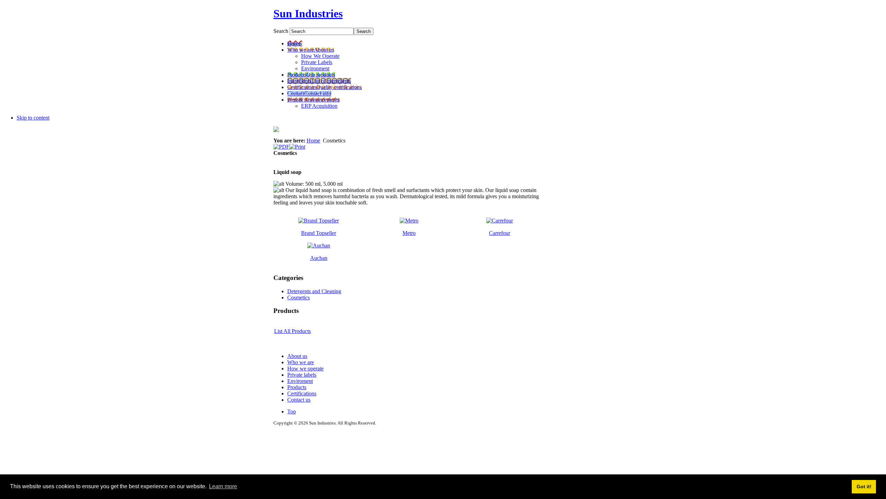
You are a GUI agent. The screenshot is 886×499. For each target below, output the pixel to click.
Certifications (301, 393)
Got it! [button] (864, 486)
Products (296, 387)
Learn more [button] (223, 486)
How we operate (305, 368)
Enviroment (300, 381)
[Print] (297, 145)
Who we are (300, 362)
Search (281, 31)
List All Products (292, 331)
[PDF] (281, 145)
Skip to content (33, 118)
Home (313, 140)
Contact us (298, 400)
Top (291, 411)
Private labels (301, 375)
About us (297, 356)
